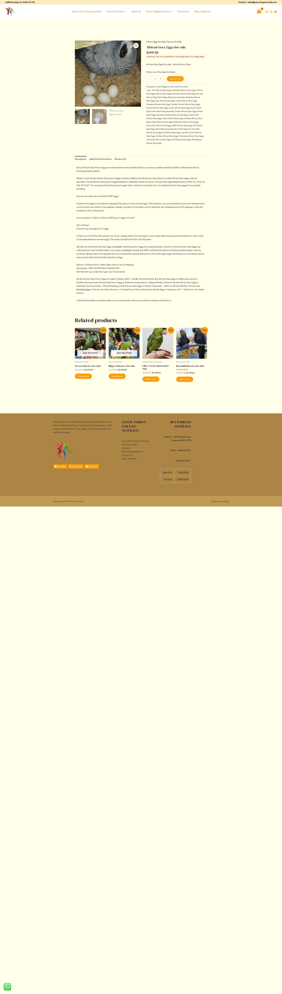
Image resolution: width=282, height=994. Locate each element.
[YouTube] (266, 11)
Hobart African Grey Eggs (162, 122)
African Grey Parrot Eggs (156, 97)
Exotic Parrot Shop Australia (87, 11)
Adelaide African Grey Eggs (184, 90)
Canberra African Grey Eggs (158, 104)
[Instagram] (271, 11)
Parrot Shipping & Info (157, 11)
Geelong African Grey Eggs (176, 114)
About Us (136, 11)
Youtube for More (166, 71)
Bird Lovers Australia (176, 97)
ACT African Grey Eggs (161, 90)
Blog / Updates (202, 11)
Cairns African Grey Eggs (186, 100)
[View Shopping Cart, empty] (259, 11)
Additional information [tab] (100, 158)
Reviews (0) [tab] (120, 158)
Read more (83, 376)
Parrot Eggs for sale (186, 129)
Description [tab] (80, 158)
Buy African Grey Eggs (165, 100)
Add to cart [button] (150, 379)
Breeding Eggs (83, 289)
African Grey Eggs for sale (191, 93)
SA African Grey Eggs (172, 132)
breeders (121, 181)
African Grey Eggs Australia (167, 93)
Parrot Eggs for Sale (156, 41)
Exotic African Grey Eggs (179, 107)
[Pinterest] (275, 11)
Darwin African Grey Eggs (157, 107)
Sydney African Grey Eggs (167, 136)
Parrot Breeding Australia (166, 129)
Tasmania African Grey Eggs (191, 136)
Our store (96, 425)
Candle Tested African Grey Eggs (185, 104)
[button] (125, 11)
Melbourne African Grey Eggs (186, 122)
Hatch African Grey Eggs (173, 118)
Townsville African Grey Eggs (158, 139)
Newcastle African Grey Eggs (159, 125)
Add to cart (175, 78)
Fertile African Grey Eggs (186, 111)
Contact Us (183, 11)
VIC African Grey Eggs (181, 139)
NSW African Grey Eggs (182, 125)
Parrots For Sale (115, 11)
